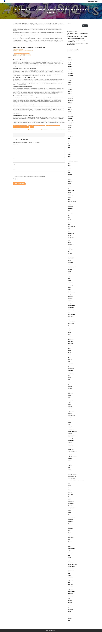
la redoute (70, 386)
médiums (58, 125)
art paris (69, 197)
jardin (69, 379)
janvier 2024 (70, 114)
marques (69, 418)
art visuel (25, 125)
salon (69, 555)
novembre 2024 (71, 96)
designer (69, 319)
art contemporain (71, 190)
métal (69, 424)
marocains (70, 417)
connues (69, 280)
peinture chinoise (71, 505)
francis (69, 357)
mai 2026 (69, 64)
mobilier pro (70, 458)
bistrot (69, 222)
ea (68, 325)
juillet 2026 (70, 60)
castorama (70, 253)
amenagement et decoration (72, 161)
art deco (69, 192)
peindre (69, 496)
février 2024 (70, 113)
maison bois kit (70, 408)
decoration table (71, 309)
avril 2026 (70, 66)
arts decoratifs (70, 206)
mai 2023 (69, 129)
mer (69, 420)
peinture (69, 499)
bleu (69, 228)
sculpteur (69, 557)
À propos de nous (90, 1)
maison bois (70, 406)
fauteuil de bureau (71, 339)
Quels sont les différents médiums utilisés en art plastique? (23, 50)
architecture (15, 125)
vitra (69, 620)
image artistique (71, 368)
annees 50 (70, 174)
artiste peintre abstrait (72, 201)
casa (69, 251)
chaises (69, 260)
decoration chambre (71, 305)
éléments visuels (38, 125)
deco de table (70, 298)
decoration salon (71, 307)
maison (69, 404)
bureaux (69, 246)
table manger (70, 586)
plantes (69, 526)
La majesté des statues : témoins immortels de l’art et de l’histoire (51, 134)
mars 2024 (70, 111)
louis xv (69, 395)
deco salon (70, 300)
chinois (69, 273)
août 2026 (70, 59)
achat (69, 150)
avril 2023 (70, 131)
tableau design (70, 593)
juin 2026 (69, 62)
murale (69, 472)
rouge (69, 550)
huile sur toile (70, 363)
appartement (70, 181)
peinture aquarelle (71, 503)
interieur (69, 372)
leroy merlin (70, 390)
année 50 (69, 170)
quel (69, 544)
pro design (70, 541)
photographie (70, 519)
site (69, 571)
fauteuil (69, 337)
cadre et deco (70, 249)
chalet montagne (71, 267)
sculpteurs (70, 559)
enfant (69, 328)
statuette (69, 575)
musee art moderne (71, 478)
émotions (43, 125)
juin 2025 (69, 84)
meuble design (70, 436)
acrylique (69, 154)
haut (69, 361)
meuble (69, 427)
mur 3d (69, 469)
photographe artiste (71, 517)
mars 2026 (70, 68)
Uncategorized (45, 129)
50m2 (69, 141)
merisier (69, 422)
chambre (69, 271)
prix (69, 539)
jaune (69, 381)
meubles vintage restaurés (72, 451)
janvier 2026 (70, 71)
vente (69, 613)
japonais (69, 377)
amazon (69, 159)
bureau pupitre (70, 244)
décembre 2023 (70, 116)
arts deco (69, 204)
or (68, 487)
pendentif (70, 512)
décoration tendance (71, 310)
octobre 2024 (70, 98)
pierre (69, 523)
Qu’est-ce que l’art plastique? (18, 49)
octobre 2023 (70, 120)
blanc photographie (71, 226)
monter (69, 463)
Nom (14, 158)
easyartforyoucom (17, 129)
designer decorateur (71, 321)
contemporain (70, 285)
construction (70, 282)
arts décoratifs (70, 208)
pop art (69, 532)
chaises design (70, 262)
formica (69, 354)
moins (69, 460)
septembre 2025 (71, 78)
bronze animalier (71, 237)
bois (69, 231)
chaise (69, 255)
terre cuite (70, 600)
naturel (69, 481)
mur (69, 467)
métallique (70, 426)
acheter (69, 152)
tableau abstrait (70, 589)
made (69, 399)
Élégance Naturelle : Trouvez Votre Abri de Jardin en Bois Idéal (77, 36)
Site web (14, 169)
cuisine (69, 291)
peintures (69, 510)
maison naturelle (71, 411)
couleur (69, 287)
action (69, 156)
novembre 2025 (70, 75)
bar (68, 215)
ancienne (69, 165)
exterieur (69, 336)
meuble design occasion (72, 438)
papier (69, 490)
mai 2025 (69, 86)
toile (69, 604)
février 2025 (70, 91)
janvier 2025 (70, 93)
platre (69, 530)
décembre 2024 (70, 95)
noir (69, 483)
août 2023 (70, 123)
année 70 (69, 172)
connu (69, 278)
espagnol (69, 334)
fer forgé (69, 348)
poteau (69, 535)
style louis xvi (70, 580)
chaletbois (70, 269)
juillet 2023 (70, 125)
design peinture (70, 316)
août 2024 (70, 102)
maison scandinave (71, 415)
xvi (68, 623)
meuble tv (70, 444)
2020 (69, 138)
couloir (69, 289)
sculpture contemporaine (72, 564)
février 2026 (70, 69)
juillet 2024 (70, 104)
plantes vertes (70, 528)
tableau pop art (70, 598)
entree (69, 330)
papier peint (70, 492)
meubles (69, 447)
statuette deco (70, 577)
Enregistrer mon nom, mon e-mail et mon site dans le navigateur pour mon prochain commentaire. (29, 176)
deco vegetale (70, 301)
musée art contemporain (72, 476)
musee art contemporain (72, 474)
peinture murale (70, 508)
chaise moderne (71, 258)
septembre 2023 (71, 122)
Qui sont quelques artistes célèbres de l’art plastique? (22, 54)
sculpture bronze (71, 562)
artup (69, 210)
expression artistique (49, 125)
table (69, 582)
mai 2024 (69, 107)
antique (69, 179)
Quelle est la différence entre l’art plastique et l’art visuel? (23, 51)
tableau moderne (71, 595)
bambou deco (70, 213)
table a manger (70, 584)
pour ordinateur (70, 537)
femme (69, 345)
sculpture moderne (71, 568)
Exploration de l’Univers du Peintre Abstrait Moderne (75, 38)
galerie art (70, 359)
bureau (69, 242)
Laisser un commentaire (61, 129)
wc (68, 622)
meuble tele (70, 442)
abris (69, 147)
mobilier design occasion (72, 456)
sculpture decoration (71, 566)
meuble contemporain (71, 435)
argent (69, 186)
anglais (69, 168)
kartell (69, 382)
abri (69, 145)
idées (55, 125)
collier (69, 276)
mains (69, 402)
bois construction (71, 233)
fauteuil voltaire (70, 343)
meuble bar (70, 433)
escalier (69, 332)
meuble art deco (71, 429)
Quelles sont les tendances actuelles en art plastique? (22, 55)
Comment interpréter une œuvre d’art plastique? (21, 53)
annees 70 (70, 177)
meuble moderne (71, 440)
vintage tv (70, 618)
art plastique (21, 125)
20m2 (69, 140)
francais (69, 355)
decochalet (70, 303)
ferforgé (69, 352)
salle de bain (70, 553)
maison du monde (71, 409)
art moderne (70, 195)
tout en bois (70, 607)
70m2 (69, 143)
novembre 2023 (71, 118)
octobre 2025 (70, 77)
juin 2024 (69, 105)
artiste (69, 199)
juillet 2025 (70, 82)
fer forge (69, 350)
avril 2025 (70, 87)
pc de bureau (70, 494)
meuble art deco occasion (72, 431)
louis (69, 391)
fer (68, 346)
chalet (69, 264)
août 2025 (70, 80)
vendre (69, 611)
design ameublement (71, 314)
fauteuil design (70, 341)
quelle (69, 546)
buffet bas (70, 240)
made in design (70, 400)
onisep (69, 485)
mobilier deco (70, 454)
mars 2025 (70, 89)
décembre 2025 (70, 73)
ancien (69, 163)
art (68, 188)
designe (69, 318)
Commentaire (15, 144)
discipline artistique (31, 125)
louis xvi (69, 397)
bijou (69, 217)
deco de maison (70, 294)
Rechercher (69, 23)
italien (69, 375)
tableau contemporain (71, 591)
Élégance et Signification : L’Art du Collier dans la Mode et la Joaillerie (26, 134)
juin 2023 (69, 127)
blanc (69, 224)
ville (69, 616)
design (69, 312)
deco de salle (70, 296)
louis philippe (70, 393)
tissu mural (70, 602)
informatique (70, 370)
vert (69, 614)
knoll (69, 384)
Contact (96, 1)
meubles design (70, 449)
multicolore (70, 465)
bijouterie (69, 219)
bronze (69, 235)
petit (69, 514)
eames (69, 327)
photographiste (70, 521)
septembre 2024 (71, 100)
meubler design (70, 445)
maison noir (70, 413)
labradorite (70, 388)
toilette (69, 605)
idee (69, 364)
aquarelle (69, 183)
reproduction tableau (71, 548)
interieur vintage (71, 373)
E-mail (14, 164)
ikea (69, 366)
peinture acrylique (71, 501)
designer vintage (71, 323)
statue (69, 573)
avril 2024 (70, 109)
